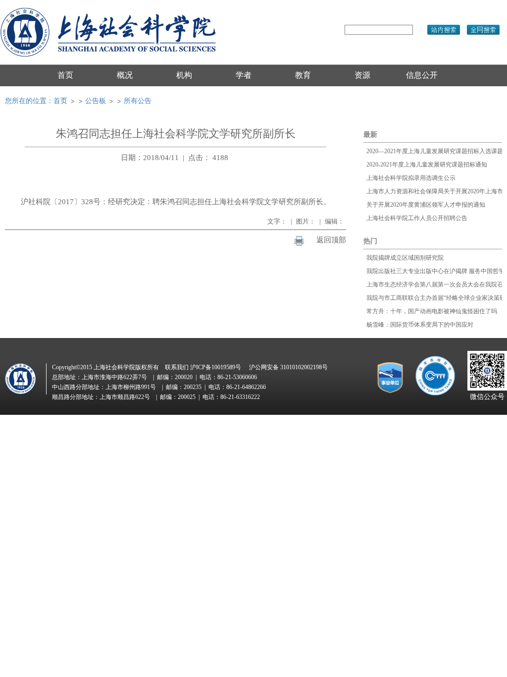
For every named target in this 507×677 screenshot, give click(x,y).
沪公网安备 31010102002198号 (288, 367)
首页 (60, 101)
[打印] (299, 240)
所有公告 (138, 101)
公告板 (95, 101)
